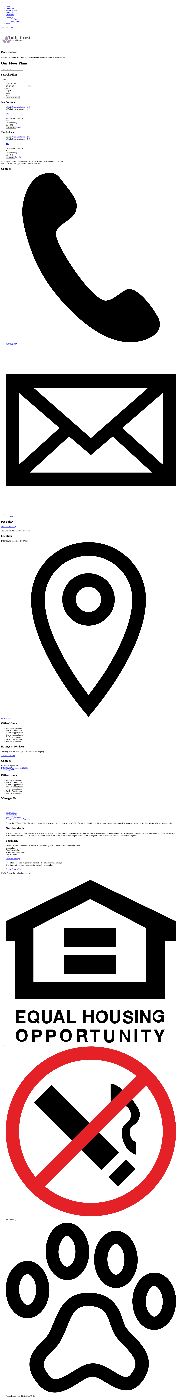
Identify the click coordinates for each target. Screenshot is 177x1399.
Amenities (9, 13)
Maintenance (15, 21)
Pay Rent (14, 19)
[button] (91, 1045)
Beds (8, 88)
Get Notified (11, 127)
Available (10, 157)
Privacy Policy (11, 813)
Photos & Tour (11, 10)
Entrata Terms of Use (14, 869)
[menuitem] (91, 6)
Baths (8, 93)
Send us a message (13, 859)
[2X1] (18, 137)
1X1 (7, 114)
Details (18, 127)
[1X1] (18, 107)
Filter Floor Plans (13, 97)
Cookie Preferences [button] (13, 817)
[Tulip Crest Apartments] (17, 47)
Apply (8, 23)
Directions (10, 15)
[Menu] (2, 2)
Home (8, 6)
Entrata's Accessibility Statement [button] (18, 819)
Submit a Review (8, 756)
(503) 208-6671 (7, 27)
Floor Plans (10, 8)
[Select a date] (29, 86)
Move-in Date (11, 84)
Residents (9, 17)
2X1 (7, 144)
